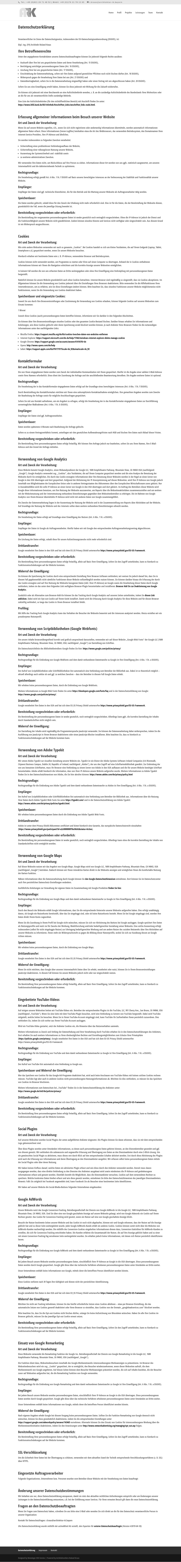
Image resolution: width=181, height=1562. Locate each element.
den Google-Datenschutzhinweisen (100, 879)
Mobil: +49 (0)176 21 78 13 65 (68, 2)
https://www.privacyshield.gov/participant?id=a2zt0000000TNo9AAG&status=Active (55, 829)
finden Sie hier (114, 888)
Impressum (43, 1550)
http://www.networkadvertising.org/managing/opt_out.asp (109, 1425)
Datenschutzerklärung (26, 1550)
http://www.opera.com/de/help (41, 345)
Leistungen (140, 12)
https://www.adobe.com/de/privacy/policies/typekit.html (43, 803)
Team (150, 12)
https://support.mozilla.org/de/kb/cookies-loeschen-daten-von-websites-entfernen (71, 334)
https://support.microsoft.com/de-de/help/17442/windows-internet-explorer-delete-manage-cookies (80, 338)
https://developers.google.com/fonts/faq (90, 691)
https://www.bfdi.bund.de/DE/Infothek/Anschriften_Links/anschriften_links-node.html (56, 104)
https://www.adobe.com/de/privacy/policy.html (111, 774)
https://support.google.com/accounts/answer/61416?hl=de (60, 341)
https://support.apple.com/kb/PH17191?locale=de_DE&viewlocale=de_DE (58, 349)
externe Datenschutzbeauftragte (108, 1526)
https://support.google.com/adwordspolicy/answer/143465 (44, 1422)
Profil (119, 12)
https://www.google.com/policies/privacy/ (102, 648)
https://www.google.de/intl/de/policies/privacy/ (39, 1091)
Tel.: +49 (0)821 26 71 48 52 (35, 2)
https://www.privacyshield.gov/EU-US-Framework (123, 550)
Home (111, 12)
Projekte (128, 12)
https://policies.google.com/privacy (34, 1038)
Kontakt (159, 12)
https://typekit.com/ (75, 800)
